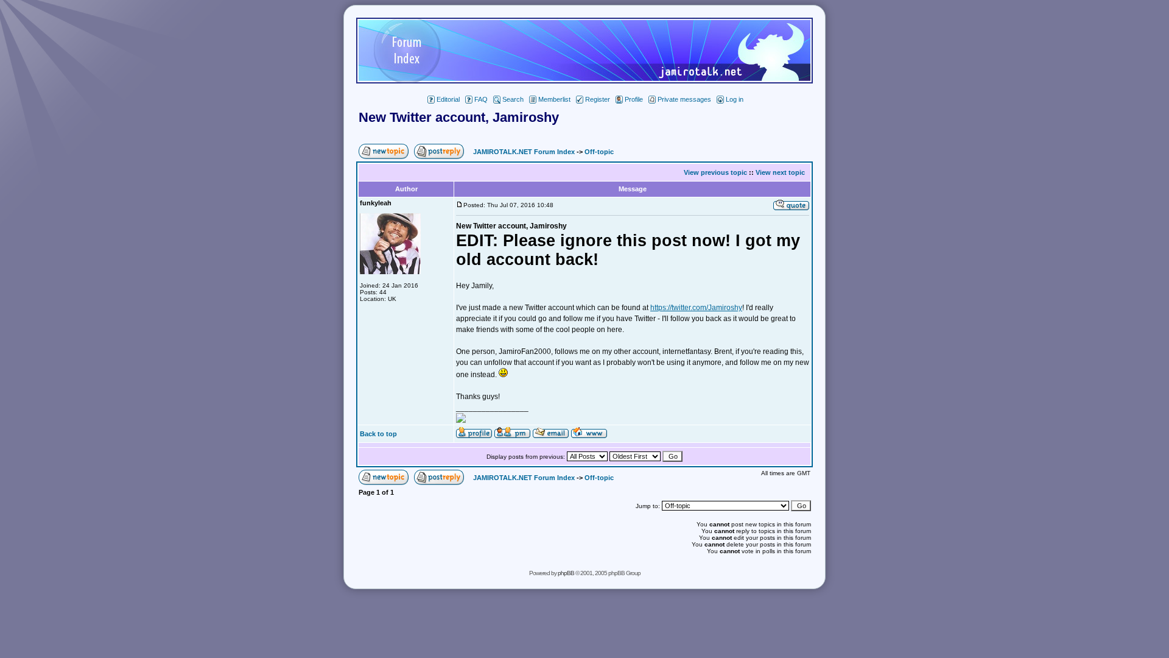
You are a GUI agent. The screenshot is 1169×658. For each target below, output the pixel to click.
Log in (734, 99)
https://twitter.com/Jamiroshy (696, 307)
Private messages (684, 99)
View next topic (780, 172)
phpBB (566, 573)
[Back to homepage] (584, 80)
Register (597, 99)
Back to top (378, 433)
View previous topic (715, 172)
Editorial (448, 99)
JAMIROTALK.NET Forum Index (524, 151)
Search (513, 99)
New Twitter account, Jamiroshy (459, 117)
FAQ (481, 99)
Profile (634, 99)
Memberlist (554, 99)
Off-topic (599, 151)
